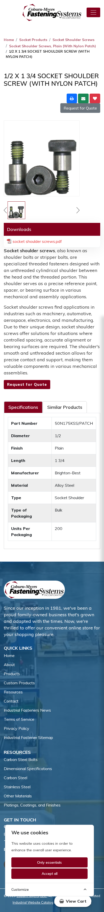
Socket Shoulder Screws (73, 39)
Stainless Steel (17, 786)
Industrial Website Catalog (33, 902)
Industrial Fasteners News (27, 710)
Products (12, 673)
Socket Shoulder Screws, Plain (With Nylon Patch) (52, 46)
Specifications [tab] (23, 407)
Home (9, 39)
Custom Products (19, 682)
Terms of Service (19, 719)
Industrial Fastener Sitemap (28, 737)
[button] (72, 901)
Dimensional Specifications (28, 768)
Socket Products (33, 39)
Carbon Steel (15, 777)
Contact (11, 701)
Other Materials (18, 795)
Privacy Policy (16, 728)
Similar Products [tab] (64, 407)
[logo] (52, 12)
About (9, 664)
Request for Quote (80, 108)
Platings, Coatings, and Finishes (32, 805)
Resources (13, 691)
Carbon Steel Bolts (21, 759)
